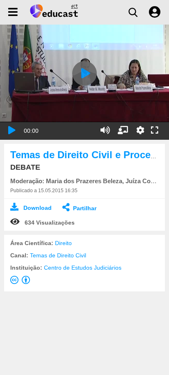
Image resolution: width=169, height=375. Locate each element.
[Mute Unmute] (105, 130)
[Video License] (21, 281)
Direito (63, 243)
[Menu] (13, 12)
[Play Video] (84, 73)
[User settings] (154, 12)
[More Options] (140, 130)
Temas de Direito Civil (58, 255)
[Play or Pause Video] (12, 130)
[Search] (133, 12)
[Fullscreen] (154, 131)
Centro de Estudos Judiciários (82, 267)
